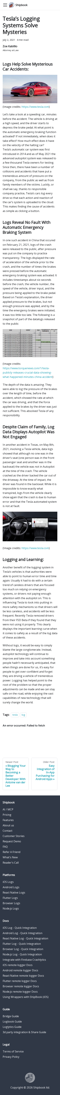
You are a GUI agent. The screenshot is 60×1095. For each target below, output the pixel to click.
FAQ (5, 846)
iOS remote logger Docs (17, 965)
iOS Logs (8, 882)
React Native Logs (14, 892)
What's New (10, 857)
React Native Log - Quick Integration (25, 938)
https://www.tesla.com (35, 107)
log (23, 714)
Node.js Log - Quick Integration (22, 954)
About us (8, 825)
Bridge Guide (11, 1016)
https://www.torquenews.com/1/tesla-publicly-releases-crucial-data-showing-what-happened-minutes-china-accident (27, 372)
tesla (15, 714)
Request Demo (12, 841)
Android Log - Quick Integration (22, 933)
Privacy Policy (11, 1057)
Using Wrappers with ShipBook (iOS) (25, 997)
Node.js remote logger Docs (20, 991)
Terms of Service (13, 1051)
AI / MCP (8, 809)
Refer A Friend (11, 852)
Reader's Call (11, 862)
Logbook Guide (12, 1021)
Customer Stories (13, 836)
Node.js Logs (11, 908)
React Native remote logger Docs (23, 975)
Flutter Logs (10, 898)
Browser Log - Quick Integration (23, 949)
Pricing (7, 815)
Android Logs (11, 887)
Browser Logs (11, 903)
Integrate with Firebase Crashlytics (24, 960)
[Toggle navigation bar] (5, 4)
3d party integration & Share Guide (24, 1032)
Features (8, 820)
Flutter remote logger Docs (20, 981)
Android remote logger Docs (20, 970)
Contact (7, 831)
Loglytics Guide (12, 1027)
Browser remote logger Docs (21, 986)
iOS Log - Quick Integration (20, 928)
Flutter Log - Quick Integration (22, 944)
